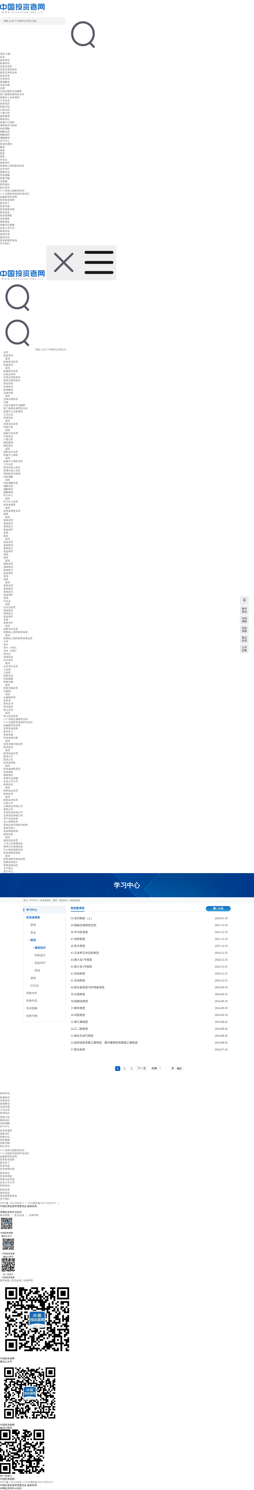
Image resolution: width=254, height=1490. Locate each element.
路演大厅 (8, 756)
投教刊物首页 (10, 688)
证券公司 (8, 803)
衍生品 (3, 159)
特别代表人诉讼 (11, 467)
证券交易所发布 (8, 69)
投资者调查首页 (11, 769)
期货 (2, 153)
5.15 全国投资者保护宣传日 (14, 194)
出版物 (3, 181)
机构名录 (5, 234)
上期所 (7, 672)
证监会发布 (6, 66)
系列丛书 (8, 703)
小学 (5, 641)
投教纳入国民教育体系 (12, 166)
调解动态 (5, 131)
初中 (5, 644)
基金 (2, 150)
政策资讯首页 (10, 362)
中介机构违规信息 (13, 849)
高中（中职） (10, 647)
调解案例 (5, 138)
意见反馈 (19, 1215)
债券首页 (8, 585)
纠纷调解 (5, 128)
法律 (2, 88)
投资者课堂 (6, 144)
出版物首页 (9, 697)
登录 (2, 54)
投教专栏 (5, 162)
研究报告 (5, 184)
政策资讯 (5, 60)
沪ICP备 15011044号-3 (12, 1203)
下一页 (142, 1068)
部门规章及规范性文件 (12, 94)
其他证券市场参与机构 (15, 825)
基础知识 (8, 523)
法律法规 (5, 85)
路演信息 (5, 212)
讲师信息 (8, 657)
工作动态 (8, 464)
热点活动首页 (10, 716)
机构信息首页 (10, 790)
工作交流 (5, 100)
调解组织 (5, 134)
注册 (8, 54)
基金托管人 (9, 828)
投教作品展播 (7, 225)
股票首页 (8, 520)
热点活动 (5, 187)
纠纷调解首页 (10, 483)
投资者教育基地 (8, 240)
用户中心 (8, 871)
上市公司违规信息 (13, 843)
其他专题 (5, 206)
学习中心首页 (10, 501)
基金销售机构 (10, 831)
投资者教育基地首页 (14, 859)
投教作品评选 (7, 1179)
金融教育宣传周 (8, 197)
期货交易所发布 (8, 72)
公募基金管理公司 (13, 806)
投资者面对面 (7, 209)
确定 (179, 1068)
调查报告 (5, 221)
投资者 (7, 700)
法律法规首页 (10, 399)
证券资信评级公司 (13, 815)
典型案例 (5, 116)
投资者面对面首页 (13, 744)
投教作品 (5, 172)
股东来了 (5, 203)
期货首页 (8, 564)
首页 (2, 57)
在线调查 (5, 218)
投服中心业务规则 (9, 97)
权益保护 (8, 529)
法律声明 (33, 1215)
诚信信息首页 (10, 840)
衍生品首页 (9, 607)
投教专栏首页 (10, 629)
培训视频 (5, 175)
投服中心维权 (7, 122)
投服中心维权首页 (13, 461)
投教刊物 (5, 178)
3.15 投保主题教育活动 (12, 190)
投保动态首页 (10, 424)
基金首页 (8, 542)
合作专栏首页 (10, 666)
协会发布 (5, 75)
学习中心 (5, 141)
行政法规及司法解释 (11, 91)
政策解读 (5, 82)
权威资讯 (5, 63)
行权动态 (5, 110)
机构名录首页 (10, 800)
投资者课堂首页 (11, 511)
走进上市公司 (7, 228)
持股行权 (5, 106)
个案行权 (5, 113)
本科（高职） (10, 651)
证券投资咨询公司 (13, 812)
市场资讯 (5, 79)
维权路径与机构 (8, 125)
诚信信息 (5, 237)
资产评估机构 (10, 818)
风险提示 (8, 526)
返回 (7, 358)
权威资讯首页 (10, 371)
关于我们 (5, 243)
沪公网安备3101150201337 (42, 1203)
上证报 (7, 669)
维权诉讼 (5, 119)
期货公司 (8, 809)
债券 (2, 156)
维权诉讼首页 (10, 452)
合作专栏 (5, 169)
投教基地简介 (10, 862)
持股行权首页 (10, 433)
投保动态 (5, 103)
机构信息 (5, 231)
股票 (2, 147)
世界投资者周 (7, 200)
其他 (5, 532)
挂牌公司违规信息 (13, 846)
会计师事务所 (10, 821)
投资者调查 (6, 215)
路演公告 (8, 759)
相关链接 (5, 1215)
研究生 (7, 654)
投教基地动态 (10, 865)
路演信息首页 (10, 753)
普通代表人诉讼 (11, 470)
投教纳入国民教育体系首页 (17, 638)
